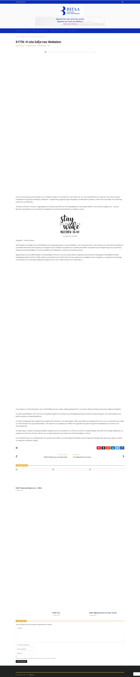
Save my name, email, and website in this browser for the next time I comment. (36, 658)
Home (17, 36)
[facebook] (122, 447)
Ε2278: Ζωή (56, 613)
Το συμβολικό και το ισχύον (82, 456)
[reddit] (108, 447)
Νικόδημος (20, 46)
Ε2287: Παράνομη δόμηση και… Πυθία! (29, 488)
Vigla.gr (31, 675)
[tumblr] (103, 447)
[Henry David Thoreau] (70, 21)
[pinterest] (99, 447)
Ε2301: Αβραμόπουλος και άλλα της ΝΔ (102, 613)
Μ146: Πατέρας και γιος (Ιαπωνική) (55, 456)
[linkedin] (113, 447)
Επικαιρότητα (23, 36)
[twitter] (117, 447)
